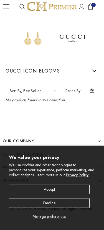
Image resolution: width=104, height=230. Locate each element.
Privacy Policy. (77, 175)
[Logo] (52, 6)
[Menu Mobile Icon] (6, 7)
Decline (49, 203)
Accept (49, 189)
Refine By (72, 91)
